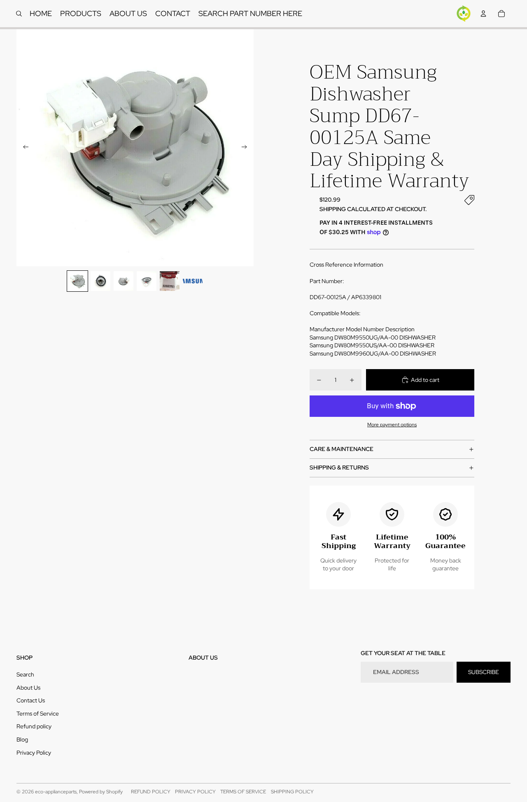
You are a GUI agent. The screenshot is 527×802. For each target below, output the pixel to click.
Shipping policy (292, 791)
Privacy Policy (33, 752)
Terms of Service (37, 713)
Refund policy (33, 726)
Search (25, 674)
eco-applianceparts (56, 791)
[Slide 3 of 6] (123, 281)
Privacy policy (195, 791)
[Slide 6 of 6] (193, 281)
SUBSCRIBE (483, 672)
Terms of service (243, 791)
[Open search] (19, 14)
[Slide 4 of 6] (146, 281)
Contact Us (30, 700)
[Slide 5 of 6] (170, 281)
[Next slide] (247, 148)
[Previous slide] (23, 148)
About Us (28, 687)
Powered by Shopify (101, 791)
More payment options (392, 424)
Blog (22, 739)
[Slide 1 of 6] (77, 281)
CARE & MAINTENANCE (341, 449)
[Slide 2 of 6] (100, 281)
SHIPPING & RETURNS (339, 467)
